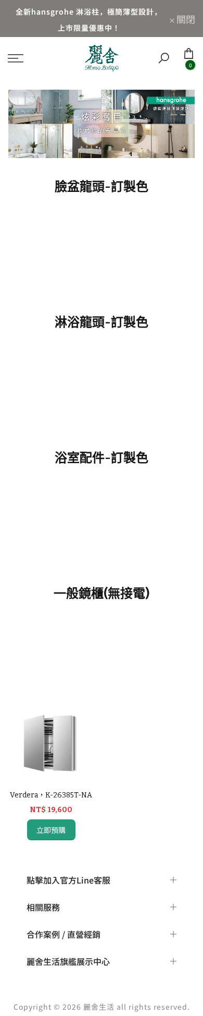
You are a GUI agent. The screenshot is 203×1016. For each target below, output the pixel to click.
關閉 (184, 18)
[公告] (88, 18)
